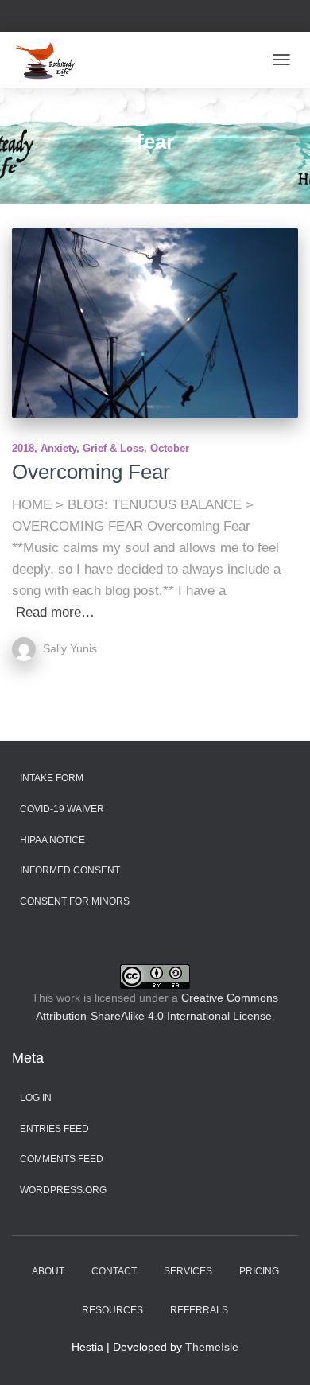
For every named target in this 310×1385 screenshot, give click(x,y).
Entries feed (54, 1128)
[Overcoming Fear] (155, 323)
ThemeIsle (211, 1346)
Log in (36, 1097)
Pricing (259, 1271)
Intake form (51, 778)
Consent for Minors (75, 901)
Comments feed (61, 1159)
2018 (23, 448)
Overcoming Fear (91, 472)
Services (188, 1271)
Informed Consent (70, 870)
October (169, 448)
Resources (112, 1310)
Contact (114, 1271)
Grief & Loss (113, 448)
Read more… (55, 612)
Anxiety (58, 448)
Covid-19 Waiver (62, 809)
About (48, 1271)
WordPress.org (63, 1190)
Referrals (199, 1310)
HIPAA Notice (52, 840)
